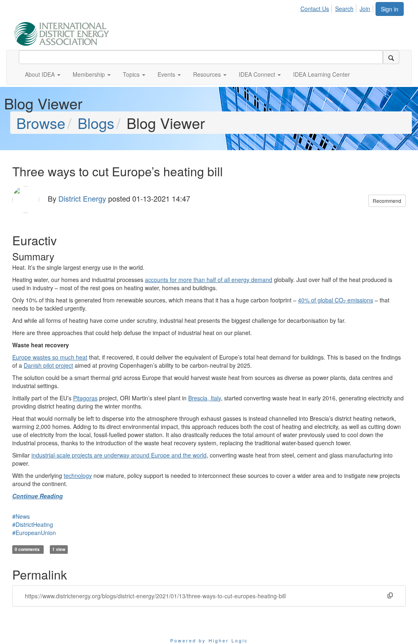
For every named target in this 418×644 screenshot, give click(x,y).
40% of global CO (320, 300)
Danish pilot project (48, 365)
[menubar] (338, 7)
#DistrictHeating (32, 524)
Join (365, 8)
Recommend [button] (387, 200)
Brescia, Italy (204, 398)
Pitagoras (85, 398)
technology (78, 475)
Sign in (389, 9)
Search (344, 8)
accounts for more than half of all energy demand (208, 279)
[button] (43, 74)
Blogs (96, 122)
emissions (360, 300)
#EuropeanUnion (34, 533)
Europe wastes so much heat (49, 357)
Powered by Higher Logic (209, 640)
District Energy (82, 198)
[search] (391, 57)
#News (21, 516)
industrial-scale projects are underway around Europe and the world (119, 455)
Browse (40, 122)
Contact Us (314, 8)
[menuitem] (317, 7)
